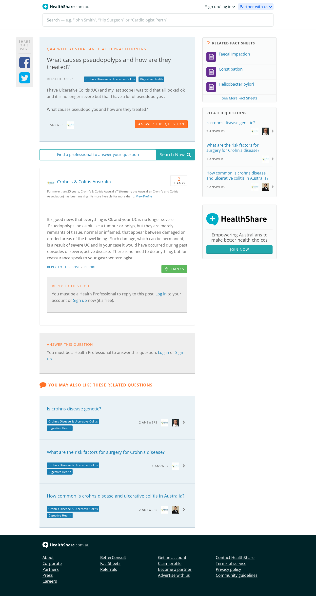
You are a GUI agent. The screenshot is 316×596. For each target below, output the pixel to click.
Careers (49, 581)
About (48, 557)
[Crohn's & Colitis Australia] (70, 124)
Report (90, 267)
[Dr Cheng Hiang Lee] (175, 509)
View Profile (144, 196)
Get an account (172, 557)
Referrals (108, 569)
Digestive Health (151, 79)
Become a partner (175, 569)
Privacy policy (228, 569)
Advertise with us (174, 575)
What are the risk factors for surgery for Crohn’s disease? (106, 452)
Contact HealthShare (235, 557)
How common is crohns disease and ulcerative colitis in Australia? (115, 496)
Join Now (239, 249)
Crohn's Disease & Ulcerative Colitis (110, 79)
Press (47, 575)
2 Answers (148, 422)
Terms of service (231, 563)
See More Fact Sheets (239, 98)
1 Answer (160, 466)
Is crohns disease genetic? (74, 409)
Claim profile (169, 563)
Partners (50, 569)
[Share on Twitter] (24, 81)
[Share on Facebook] (24, 65)
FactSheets (110, 563)
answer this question (161, 124)
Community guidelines (236, 575)
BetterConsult (113, 557)
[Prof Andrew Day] (175, 422)
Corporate (52, 563)
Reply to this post (63, 267)
